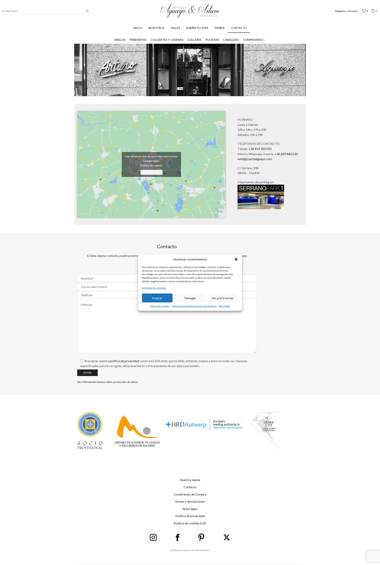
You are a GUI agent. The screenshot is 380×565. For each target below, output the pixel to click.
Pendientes (138, 39)
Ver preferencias (223, 298)
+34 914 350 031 (260, 149)
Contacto (239, 27)
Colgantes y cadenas (167, 39)
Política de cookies (160, 306)
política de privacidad (124, 361)
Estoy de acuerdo (151, 172)
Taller (175, 27)
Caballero (231, 39)
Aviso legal (224, 306)
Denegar (190, 298)
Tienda (219, 27)
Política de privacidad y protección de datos (194, 306)
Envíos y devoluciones (190, 501)
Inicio (137, 27)
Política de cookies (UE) (190, 523)
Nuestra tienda (190, 480)
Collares (194, 39)
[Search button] (87, 11)
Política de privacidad (190, 516)
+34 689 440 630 (286, 154)
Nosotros (156, 27)
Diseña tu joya (197, 27)
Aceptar (157, 298)
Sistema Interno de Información (190, 550)
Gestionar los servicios (154, 287)
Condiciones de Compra (190, 494)
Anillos (120, 39)
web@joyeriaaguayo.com (255, 159)
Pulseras (212, 39)
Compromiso (253, 39)
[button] (236, 259)
